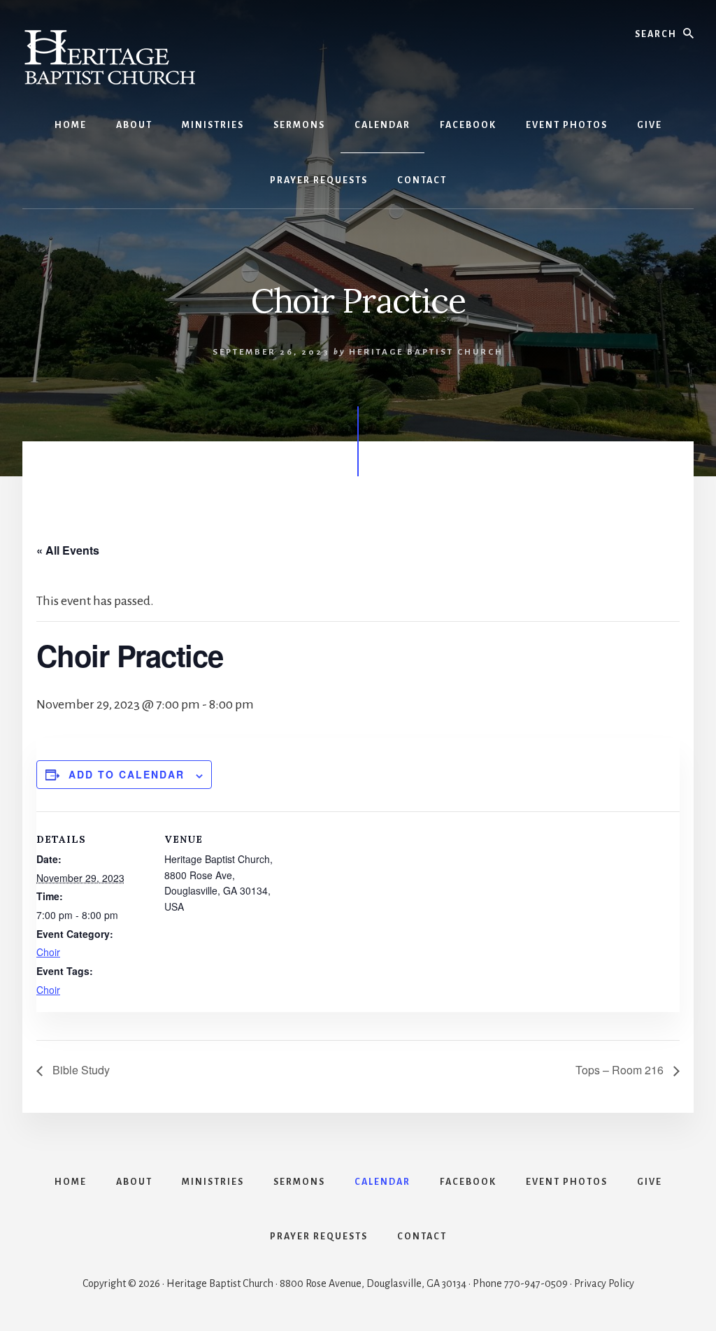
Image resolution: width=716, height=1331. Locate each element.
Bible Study (80, 1070)
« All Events (67, 550)
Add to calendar (127, 774)
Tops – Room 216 (620, 1070)
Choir (48, 952)
